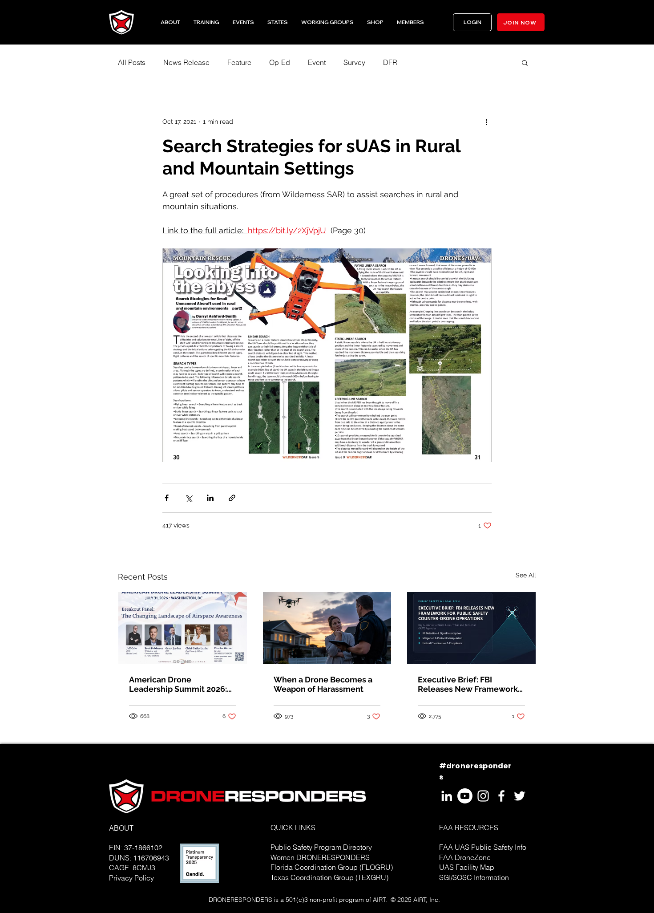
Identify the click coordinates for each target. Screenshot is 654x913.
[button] (278, 22)
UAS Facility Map (466, 867)
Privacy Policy (131, 877)
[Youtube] (464, 795)
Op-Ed (279, 62)
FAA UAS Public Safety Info (482, 847)
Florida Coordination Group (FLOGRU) (331, 867)
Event (317, 62)
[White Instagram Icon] (483, 795)
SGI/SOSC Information (474, 877)
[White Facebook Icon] (501, 795)
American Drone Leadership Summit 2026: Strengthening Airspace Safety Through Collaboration (178, 684)
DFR (390, 62)
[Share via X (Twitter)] (188, 498)
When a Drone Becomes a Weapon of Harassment (323, 684)
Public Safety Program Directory (321, 847)
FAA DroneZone (465, 857)
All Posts (131, 62)
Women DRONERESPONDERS (320, 857)
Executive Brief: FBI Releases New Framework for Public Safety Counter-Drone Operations (468, 684)
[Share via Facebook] (166, 498)
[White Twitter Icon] (519, 795)
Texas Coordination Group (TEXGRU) (329, 877)
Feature (239, 62)
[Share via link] (232, 498)
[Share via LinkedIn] (210, 498)
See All (526, 575)
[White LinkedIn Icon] (446, 795)
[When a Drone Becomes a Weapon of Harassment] (327, 628)
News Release (186, 62)
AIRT (379, 900)
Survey (354, 62)
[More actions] (486, 121)
